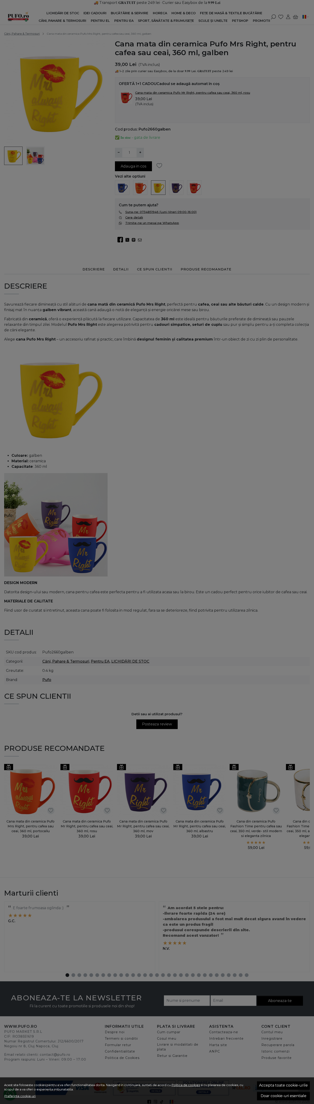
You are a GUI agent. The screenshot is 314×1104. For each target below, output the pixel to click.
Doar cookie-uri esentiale (283, 1096)
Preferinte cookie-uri (20, 1096)
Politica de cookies (185, 1085)
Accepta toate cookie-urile (283, 1085)
